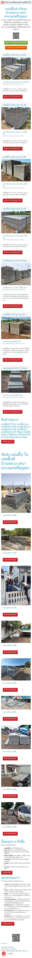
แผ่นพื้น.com (24, 951)
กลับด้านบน (4, 943)
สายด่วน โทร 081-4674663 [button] (16, 48)
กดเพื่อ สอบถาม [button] (7, 442)
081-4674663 (12, 949)
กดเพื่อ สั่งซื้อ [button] (6, 873)
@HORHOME (10, 947)
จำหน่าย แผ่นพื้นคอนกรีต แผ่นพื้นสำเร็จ (17, 2)
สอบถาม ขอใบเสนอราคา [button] (12, 97)
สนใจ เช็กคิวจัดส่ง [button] (10, 522)
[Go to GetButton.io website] (3, 956)
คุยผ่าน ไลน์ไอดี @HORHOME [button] (16, 43)
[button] (16, 35)
